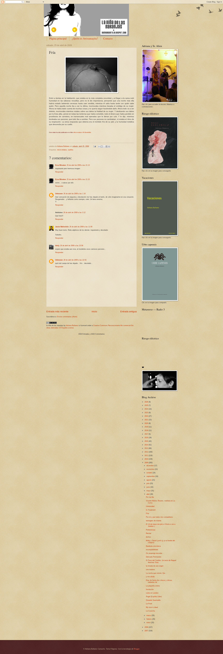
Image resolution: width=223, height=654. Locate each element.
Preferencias (150, 530)
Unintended (150, 506)
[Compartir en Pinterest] (109, 146)
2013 (147, 448)
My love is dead (152, 607)
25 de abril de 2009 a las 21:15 (78, 179)
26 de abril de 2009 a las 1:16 (74, 194)
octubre (149, 473)
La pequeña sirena (153, 586)
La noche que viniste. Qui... (156, 573)
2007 (147, 631)
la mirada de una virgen (154, 566)
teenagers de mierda (153, 521)
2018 (147, 430)
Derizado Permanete (153, 557)
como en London (152, 593)
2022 (147, 416)
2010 (147, 459)
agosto (149, 480)
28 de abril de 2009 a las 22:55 (74, 260)
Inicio (94, 311)
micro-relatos (62, 150)
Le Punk (149, 604)
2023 (147, 413)
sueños (70, 150)
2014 (147, 445)
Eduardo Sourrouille (153, 600)
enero (148, 622)
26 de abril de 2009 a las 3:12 (74, 212)
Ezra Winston (60, 165)
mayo (148, 491)
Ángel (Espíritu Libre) (154, 597)
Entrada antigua (128, 311)
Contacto (108, 38)
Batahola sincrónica (153, 546)
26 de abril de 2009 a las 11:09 (80, 227)
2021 (147, 420)
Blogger (136, 649)
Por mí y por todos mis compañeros (159, 517)
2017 (147, 434)
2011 (147, 455)
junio (148, 487)
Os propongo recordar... (155, 553)
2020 (147, 423)
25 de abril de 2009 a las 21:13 (78, 165)
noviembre (150, 469)
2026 (147, 402)
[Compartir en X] (104, 146)
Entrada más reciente (57, 311)
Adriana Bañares (72, 325)
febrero (149, 619)
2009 (147, 463)
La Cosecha (150, 611)
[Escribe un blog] (101, 146)
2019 (147, 427)
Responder (59, 172)
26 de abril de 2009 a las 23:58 (71, 246)
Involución (150, 589)
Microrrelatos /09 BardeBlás (82, 132)
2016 (147, 437)
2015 (147, 441)
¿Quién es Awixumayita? (85, 38)
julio (148, 483)
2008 (147, 627)
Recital (148, 533)
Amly (57, 246)
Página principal (58, 38)
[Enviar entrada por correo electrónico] (94, 146)
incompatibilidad (152, 550)
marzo (149, 615)
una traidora (150, 569)
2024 (147, 409)
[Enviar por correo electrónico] (99, 146)
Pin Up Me (150, 497)
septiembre (150, 476)
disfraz (148, 537)
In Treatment (151, 510)
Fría (147, 513)
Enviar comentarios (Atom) (67, 317)
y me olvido (150, 577)
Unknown (59, 194)
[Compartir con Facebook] (106, 146)
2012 (147, 452)
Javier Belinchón (62, 227)
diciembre (150, 466)
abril (148, 494)
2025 (147, 405)
